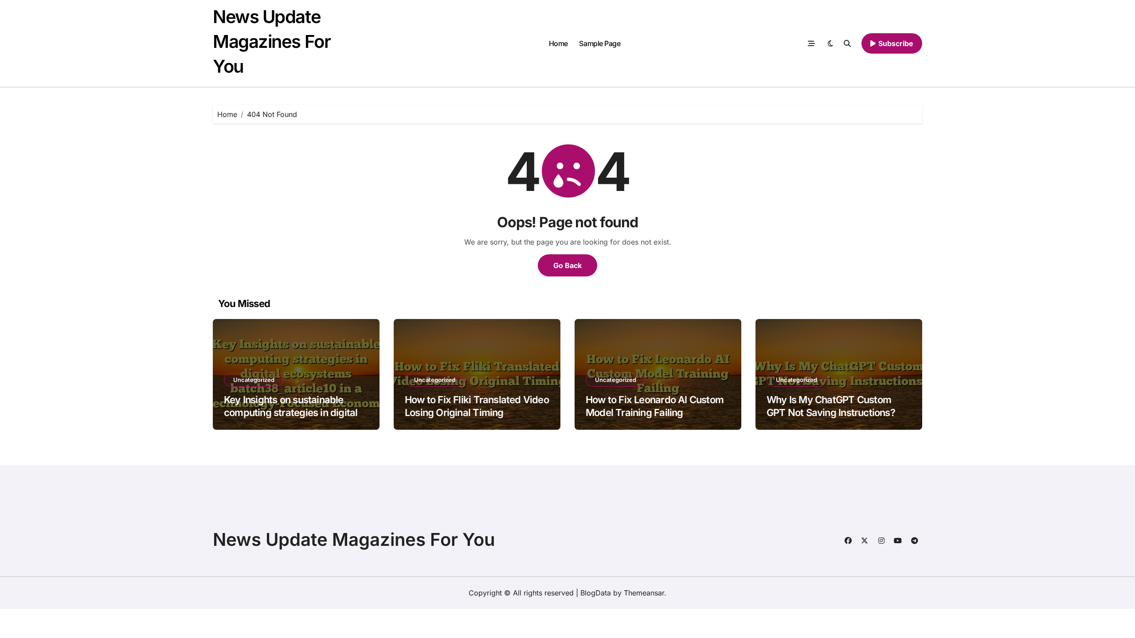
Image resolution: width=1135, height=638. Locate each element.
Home (558, 43)
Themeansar (644, 592)
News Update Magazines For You (271, 41)
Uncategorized (253, 379)
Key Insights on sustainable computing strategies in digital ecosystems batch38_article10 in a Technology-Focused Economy (296, 418)
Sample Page (599, 43)
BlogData (595, 592)
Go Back (567, 265)
